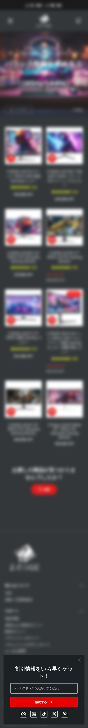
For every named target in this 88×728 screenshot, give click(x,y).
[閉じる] (79, 660)
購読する (41, 702)
